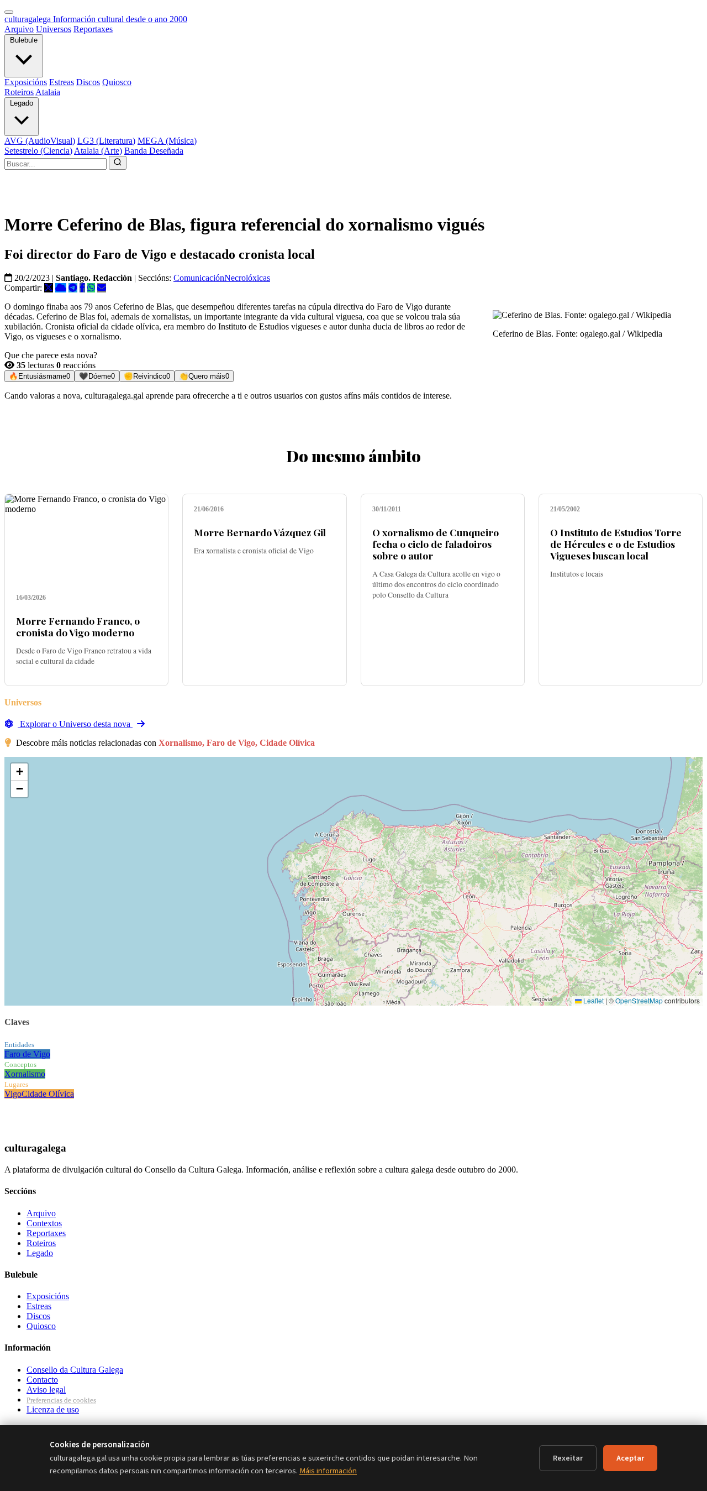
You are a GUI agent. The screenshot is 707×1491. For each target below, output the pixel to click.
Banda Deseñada (153, 150)
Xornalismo (24, 1074)
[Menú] (8, 12)
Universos (53, 29)
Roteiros (19, 92)
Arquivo (19, 29)
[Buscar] (117, 163)
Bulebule (24, 40)
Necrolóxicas (247, 277)
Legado (21, 103)
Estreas (61, 82)
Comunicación (198, 277)
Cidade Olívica (48, 1093)
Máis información (328, 1471)
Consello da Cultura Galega (75, 1369)
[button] (19, 772)
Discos (88, 82)
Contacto (42, 1379)
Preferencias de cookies (61, 1400)
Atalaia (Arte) (98, 150)
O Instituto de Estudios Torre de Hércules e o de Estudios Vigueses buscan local (616, 544)
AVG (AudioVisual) (39, 140)
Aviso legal (46, 1389)
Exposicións (25, 82)
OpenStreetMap (639, 1000)
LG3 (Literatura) (106, 140)
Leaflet (593, 1000)
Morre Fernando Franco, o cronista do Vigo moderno (78, 626)
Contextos (44, 1223)
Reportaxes (93, 29)
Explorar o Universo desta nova (75, 724)
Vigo (13, 1093)
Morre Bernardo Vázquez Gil (260, 532)
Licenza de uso (53, 1409)
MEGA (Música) (167, 140)
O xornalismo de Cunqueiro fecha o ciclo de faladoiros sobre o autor (435, 544)
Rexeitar (568, 1458)
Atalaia (47, 92)
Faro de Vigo (27, 1054)
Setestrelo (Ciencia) (38, 150)
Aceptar (630, 1458)
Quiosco (116, 82)
